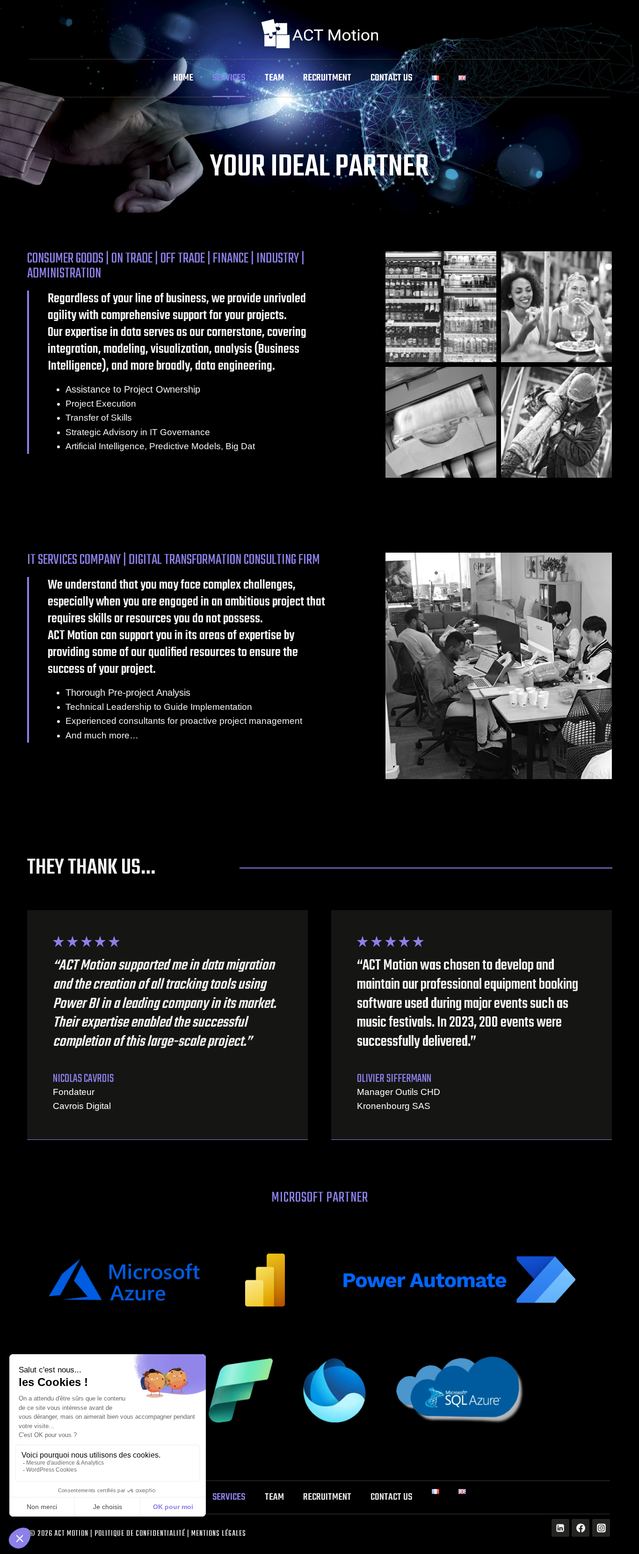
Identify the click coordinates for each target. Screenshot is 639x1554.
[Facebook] (580, 1528)
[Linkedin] (560, 1528)
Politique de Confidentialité (139, 1534)
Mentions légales (218, 1534)
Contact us (391, 78)
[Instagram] (601, 1528)
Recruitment (327, 78)
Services (228, 78)
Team (274, 78)
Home (183, 78)
